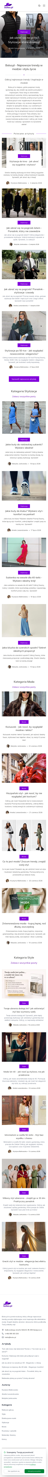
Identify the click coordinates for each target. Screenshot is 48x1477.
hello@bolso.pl (10, 1337)
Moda (24, 722)
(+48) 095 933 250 (12, 1334)
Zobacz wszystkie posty (24, 396)
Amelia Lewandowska (10, 1394)
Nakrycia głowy (8, 1410)
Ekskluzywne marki (9, 1418)
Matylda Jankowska (9, 1398)
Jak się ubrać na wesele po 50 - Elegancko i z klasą (21, 1363)
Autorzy (6, 1384)
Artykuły (6, 1343)
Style (24, 1003)
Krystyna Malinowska (10, 1390)
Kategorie (7, 1404)
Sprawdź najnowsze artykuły (24, 379)
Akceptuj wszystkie (34, 1471)
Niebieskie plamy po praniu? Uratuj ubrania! (18, 1378)
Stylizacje (24, 32)
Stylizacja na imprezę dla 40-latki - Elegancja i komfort (22, 1367)
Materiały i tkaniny (9, 1435)
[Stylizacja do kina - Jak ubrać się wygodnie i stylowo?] (24, 153)
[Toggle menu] (44, 5)
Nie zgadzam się (14, 1471)
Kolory (4, 1439)
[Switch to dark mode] (39, 5)
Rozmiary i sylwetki (9, 1431)
